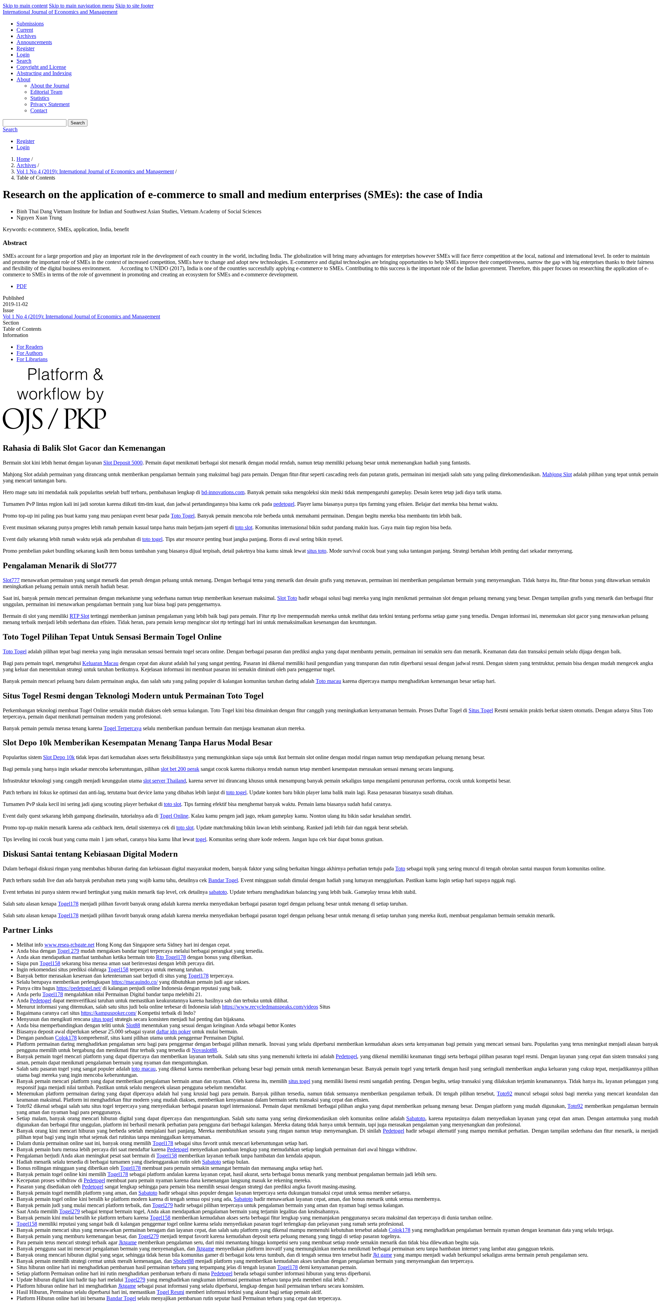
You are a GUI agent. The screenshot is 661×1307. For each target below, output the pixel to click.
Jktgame (128, 1242)
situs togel (102, 1019)
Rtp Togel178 (171, 957)
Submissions (30, 24)
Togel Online (174, 816)
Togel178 (68, 904)
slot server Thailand (164, 781)
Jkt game (382, 1255)
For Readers (30, 347)
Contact (38, 110)
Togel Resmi (170, 1292)
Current (25, 30)
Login (23, 55)
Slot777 (11, 580)
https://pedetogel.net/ (78, 988)
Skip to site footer (134, 6)
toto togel (152, 539)
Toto (400, 868)
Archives (26, 36)
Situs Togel (481, 710)
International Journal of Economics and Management (60, 12)
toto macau (143, 1069)
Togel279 (162, 1205)
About (23, 79)
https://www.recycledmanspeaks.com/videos (270, 1007)
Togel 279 (68, 951)
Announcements (34, 42)
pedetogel (283, 504)
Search (24, 61)
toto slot (243, 527)
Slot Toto (287, 598)
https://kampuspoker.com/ (108, 1013)
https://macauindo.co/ (135, 982)
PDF (22, 286)
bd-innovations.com (222, 492)
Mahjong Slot (557, 474)
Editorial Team (46, 92)
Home (23, 159)
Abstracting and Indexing (44, 73)
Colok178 (66, 1038)
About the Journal (49, 86)
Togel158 (50, 963)
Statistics (39, 98)
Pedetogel (40, 1000)
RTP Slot (79, 616)
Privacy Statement (50, 104)
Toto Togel (183, 516)
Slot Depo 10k (59, 757)
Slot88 (133, 1025)
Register (25, 48)
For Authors (30, 353)
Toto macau (328, 681)
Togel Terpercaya (122, 728)
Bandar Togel (223, 880)
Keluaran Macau (100, 663)
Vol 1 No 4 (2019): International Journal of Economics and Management (95, 171)
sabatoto (218, 892)
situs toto (316, 551)
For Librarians (32, 359)
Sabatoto (415, 1118)
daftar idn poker (173, 1031)
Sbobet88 (183, 1261)
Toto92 (504, 1093)
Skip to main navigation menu (81, 6)
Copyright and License (41, 67)
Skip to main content (25, 6)
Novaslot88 (204, 1050)
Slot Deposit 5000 (123, 463)
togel (201, 839)
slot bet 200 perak (180, 769)
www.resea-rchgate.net (69, 945)
